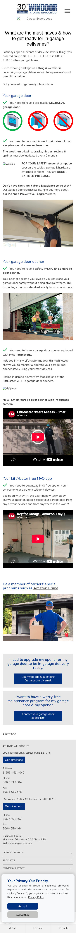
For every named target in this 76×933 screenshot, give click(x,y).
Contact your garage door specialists (38, 716)
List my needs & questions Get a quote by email (38, 678)
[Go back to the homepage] (37, 8)
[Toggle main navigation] (67, 11)
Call (13, 928)
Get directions (14, 760)
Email (39, 928)
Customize (22, 915)
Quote (64, 928)
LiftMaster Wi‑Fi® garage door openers (28, 381)
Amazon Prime (45, 588)
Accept (22, 906)
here (52, 194)
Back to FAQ (9, 734)
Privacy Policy (36, 897)
